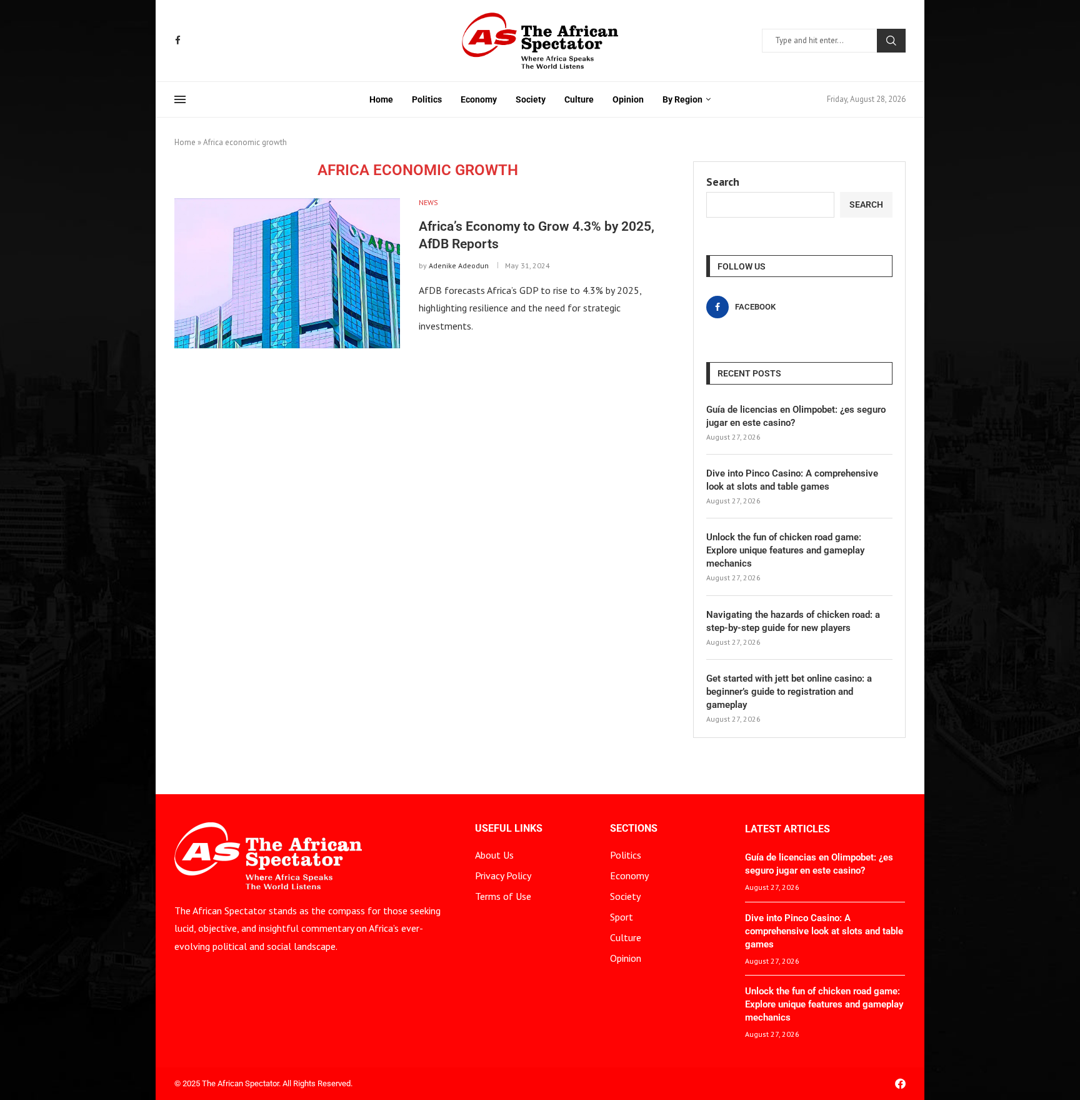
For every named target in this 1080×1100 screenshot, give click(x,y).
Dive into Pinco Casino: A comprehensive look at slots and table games (792, 480)
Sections (634, 829)
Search (891, 41)
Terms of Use (503, 896)
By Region (682, 99)
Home (381, 99)
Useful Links (508, 829)
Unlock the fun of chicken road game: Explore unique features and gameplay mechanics (785, 550)
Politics (427, 99)
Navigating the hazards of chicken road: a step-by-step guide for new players (793, 621)
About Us (494, 855)
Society (531, 99)
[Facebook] (177, 40)
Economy (479, 99)
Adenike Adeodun (459, 265)
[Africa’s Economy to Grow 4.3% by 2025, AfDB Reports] (287, 273)
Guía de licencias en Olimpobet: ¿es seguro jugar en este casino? (796, 416)
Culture (579, 99)
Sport (621, 917)
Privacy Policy (503, 875)
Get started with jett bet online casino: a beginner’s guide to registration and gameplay (789, 691)
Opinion (628, 99)
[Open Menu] (180, 99)
